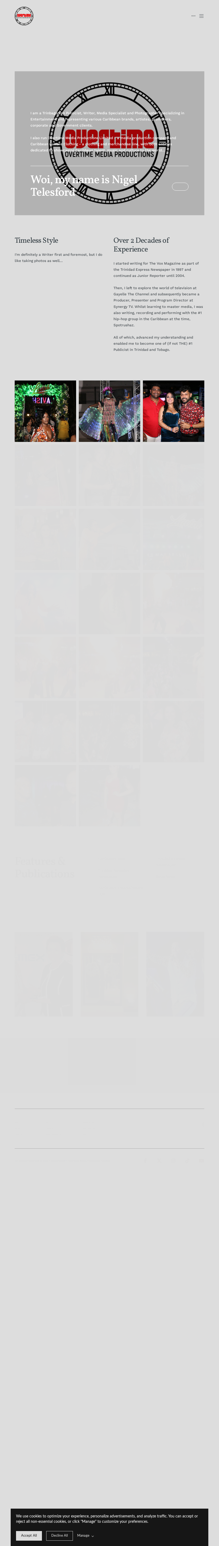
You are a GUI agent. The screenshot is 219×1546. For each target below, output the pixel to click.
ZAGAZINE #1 (88, 1122)
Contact (49, 1128)
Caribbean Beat (112, 859)
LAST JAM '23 (89, 1128)
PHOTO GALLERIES (53, 1134)
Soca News (165, 876)
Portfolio (19, 1134)
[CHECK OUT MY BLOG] (180, 187)
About (17, 1128)
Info (47, 1122)
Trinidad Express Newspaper (170, 862)
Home (17, 1122)
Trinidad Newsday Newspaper (113, 873)
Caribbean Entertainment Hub (120, 891)
